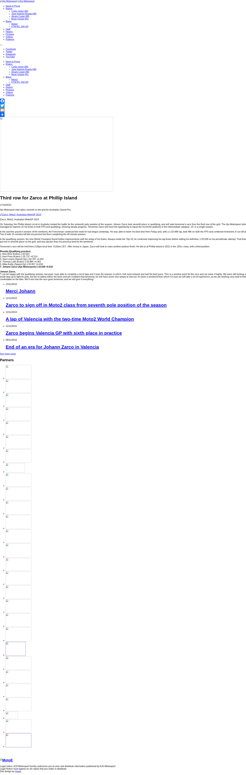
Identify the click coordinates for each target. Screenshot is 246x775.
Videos (9, 37)
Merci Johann (20, 291)
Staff (8, 29)
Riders (9, 8)
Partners (10, 39)
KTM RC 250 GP (19, 26)
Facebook (11, 49)
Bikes (8, 21)
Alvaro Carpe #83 (20, 16)
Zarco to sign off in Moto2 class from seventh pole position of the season (86, 305)
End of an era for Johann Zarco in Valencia (52, 347)
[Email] (123, 110)
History (9, 32)
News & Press (13, 6)
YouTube (10, 57)
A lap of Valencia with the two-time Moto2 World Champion (70, 319)
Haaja (18, 771)
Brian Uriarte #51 (20, 19)
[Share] (123, 114)
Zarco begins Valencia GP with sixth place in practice (64, 333)
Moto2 (14, 24)
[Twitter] (123, 105)
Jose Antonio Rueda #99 (23, 14)
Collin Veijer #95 (19, 11)
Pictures (10, 34)
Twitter (9, 51)
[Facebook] (123, 101)
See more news (8, 354)
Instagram (11, 54)
